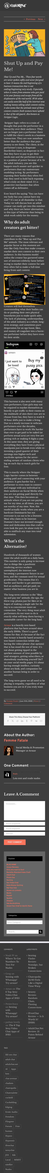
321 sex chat (11, 1055)
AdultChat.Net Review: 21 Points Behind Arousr (35, 1033)
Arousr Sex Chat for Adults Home (19, 906)
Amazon (10, 901)
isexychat (9, 1150)
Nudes (8, 1169)
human (8, 1131)
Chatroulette (11, 1093)
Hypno (8, 1136)
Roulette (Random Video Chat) (18, 872)
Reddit (9, 896)
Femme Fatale (12, 701)
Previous (30, 19)
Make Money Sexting (15, 885)
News (36, 701)
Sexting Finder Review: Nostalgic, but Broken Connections (35, 963)
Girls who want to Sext (15, 870)
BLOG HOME (11, 865)
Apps (13, 1069)
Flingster (9, 1121)
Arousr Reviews (13, 867)
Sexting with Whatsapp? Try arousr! (12, 979)
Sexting (10, 880)
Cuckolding (11, 1102)
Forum (8, 1126)
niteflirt (9, 1164)
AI (6, 1069)
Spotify (9, 898)
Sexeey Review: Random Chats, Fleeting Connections (34, 1000)
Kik (14, 1155)
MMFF (17, 1160)
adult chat (10, 1059)
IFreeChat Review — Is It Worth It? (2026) (36, 1018)
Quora (9, 893)
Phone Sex (11, 878)
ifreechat (9, 1145)
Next (40, 19)
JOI (7, 1155)
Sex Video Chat (12, 883)
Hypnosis (10, 1141)
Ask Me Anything (13, 903)
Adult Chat (11, 875)
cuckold (9, 1097)
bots (7, 1074)
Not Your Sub (12, 888)
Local (8, 1160)
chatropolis (10, 1088)
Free (17, 1126)
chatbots (9, 1083)
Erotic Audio (11, 1112)
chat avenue (11, 1078)
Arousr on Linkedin (14, 890)
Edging (8, 1107)
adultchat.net (11, 1064)
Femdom (9, 1117)
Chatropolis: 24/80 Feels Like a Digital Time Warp (35, 981)
